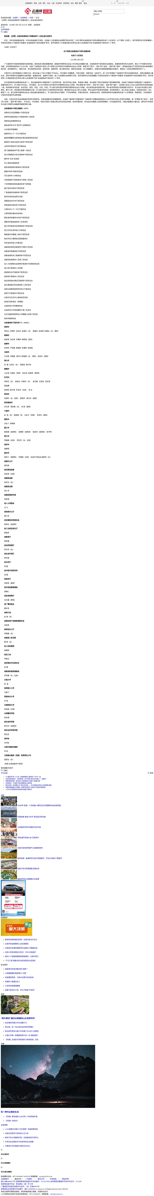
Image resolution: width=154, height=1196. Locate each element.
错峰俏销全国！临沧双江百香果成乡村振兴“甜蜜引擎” (23, 781)
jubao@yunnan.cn (56, 1194)
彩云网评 (59, 3)
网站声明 (65, 1179)
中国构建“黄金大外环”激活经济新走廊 (31, 817)
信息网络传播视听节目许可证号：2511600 (65, 1181)
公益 (53, 3)
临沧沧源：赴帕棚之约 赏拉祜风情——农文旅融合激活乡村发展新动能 (28, 785)
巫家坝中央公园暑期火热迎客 (28, 879)
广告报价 (29, 1179)
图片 (44, 3)
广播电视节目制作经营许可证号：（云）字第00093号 (20, 1186)
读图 (2, 795)
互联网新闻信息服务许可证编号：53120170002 (33, 1181)
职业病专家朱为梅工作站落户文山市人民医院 (22, 1031)
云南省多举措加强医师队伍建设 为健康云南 (21, 948)
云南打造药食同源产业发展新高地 (30, 848)
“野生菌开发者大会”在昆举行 (28, 837)
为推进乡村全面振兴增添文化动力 (17, 1146)
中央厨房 (53, 1179)
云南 (39, 3)
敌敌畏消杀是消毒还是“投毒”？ (16, 969)
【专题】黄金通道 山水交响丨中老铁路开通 (21, 1116)
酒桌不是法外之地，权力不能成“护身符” (20, 990)
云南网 (15, 18)
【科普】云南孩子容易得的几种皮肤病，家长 (22, 1039)
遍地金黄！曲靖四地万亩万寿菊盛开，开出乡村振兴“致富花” (39, 858)
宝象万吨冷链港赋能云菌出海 (28, 868)
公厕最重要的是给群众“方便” (16, 973)
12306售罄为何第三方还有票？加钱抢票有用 (21, 1129)
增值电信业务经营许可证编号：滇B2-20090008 (18, 1189)
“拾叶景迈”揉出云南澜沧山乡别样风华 (18, 1018)
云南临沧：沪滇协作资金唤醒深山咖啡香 (19, 783)
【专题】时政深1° (11, 1121)
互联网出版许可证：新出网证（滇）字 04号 (17, 1184)
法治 (72, 3)
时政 (31, 18)
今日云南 (4, 773)
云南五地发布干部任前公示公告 (16, 1133)
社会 (48, 3)
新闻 (35, 3)
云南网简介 (5, 1179)
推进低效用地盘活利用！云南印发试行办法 (21, 939)
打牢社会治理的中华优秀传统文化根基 (19, 1142)
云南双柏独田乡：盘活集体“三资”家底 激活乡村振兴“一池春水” (26, 779)
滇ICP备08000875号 (8, 1181)
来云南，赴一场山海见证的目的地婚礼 (19, 1027)
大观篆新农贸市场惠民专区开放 (29, 827)
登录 (123, 3)
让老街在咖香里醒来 (12, 986)
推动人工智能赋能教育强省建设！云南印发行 (22, 956)
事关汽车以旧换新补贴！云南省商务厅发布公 (22, 1137)
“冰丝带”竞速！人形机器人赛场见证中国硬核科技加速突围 (39, 805)
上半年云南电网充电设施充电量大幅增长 (19, 789)
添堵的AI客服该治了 (12, 981)
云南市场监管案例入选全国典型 (16, 944)
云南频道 (23, 18)
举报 (151, 773)
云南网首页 (28, 3)
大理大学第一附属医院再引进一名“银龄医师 (21, 1035)
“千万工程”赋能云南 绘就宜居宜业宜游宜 (20, 960)
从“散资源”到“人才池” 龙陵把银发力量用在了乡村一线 (23, 777)
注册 (127, 3)
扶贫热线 (66, 3)
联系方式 (41, 1179)
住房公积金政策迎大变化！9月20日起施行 (20, 952)
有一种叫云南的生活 (10, 1112)
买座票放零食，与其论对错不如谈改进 (19, 977)
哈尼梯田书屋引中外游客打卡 (16, 1023)
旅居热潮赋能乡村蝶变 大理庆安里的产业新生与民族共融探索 (26, 787)
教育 (76, 3)
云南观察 (4, 1125)
